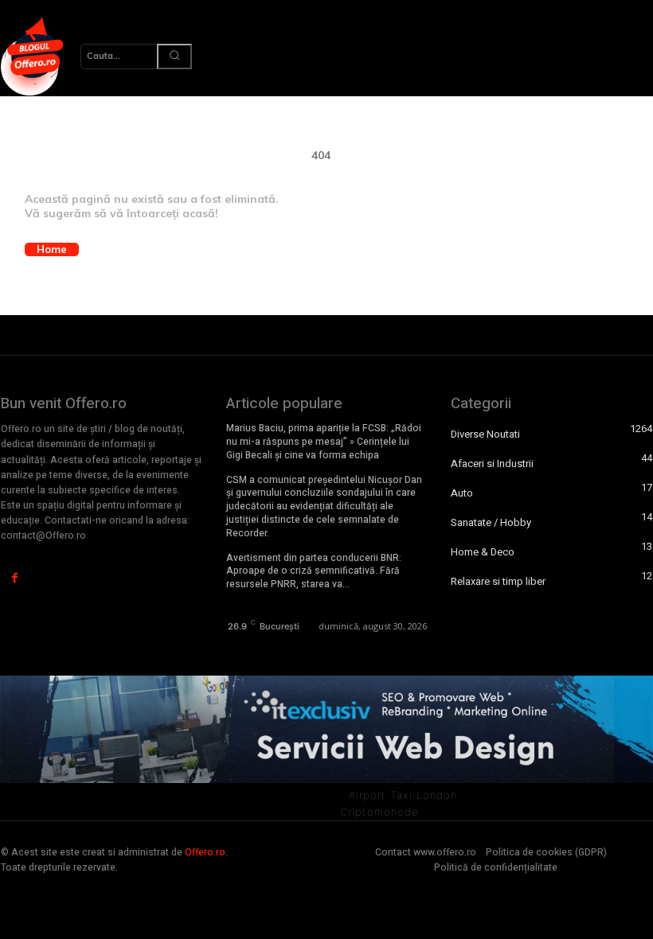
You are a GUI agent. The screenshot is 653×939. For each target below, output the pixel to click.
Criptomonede (379, 811)
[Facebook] (15, 578)
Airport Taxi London (403, 795)
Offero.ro (205, 852)
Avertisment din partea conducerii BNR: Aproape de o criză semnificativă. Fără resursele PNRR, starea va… (313, 571)
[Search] (174, 56)
